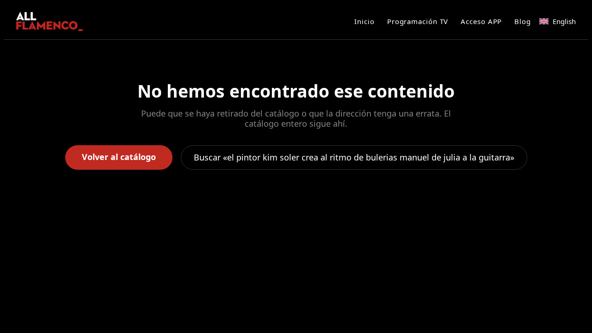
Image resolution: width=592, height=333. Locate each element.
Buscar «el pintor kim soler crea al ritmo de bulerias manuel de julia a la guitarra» (354, 157)
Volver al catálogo (119, 156)
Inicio (364, 21)
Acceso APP (481, 21)
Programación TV (418, 21)
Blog (522, 21)
